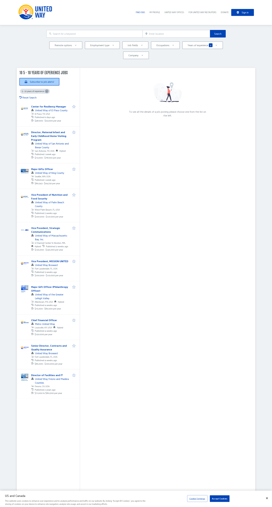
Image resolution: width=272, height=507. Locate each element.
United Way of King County (49, 172)
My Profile (155, 12)
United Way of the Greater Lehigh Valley (49, 296)
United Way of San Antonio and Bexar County (52, 145)
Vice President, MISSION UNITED (49, 261)
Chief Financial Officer (44, 320)
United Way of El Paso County (51, 110)
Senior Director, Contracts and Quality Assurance (49, 347)
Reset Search (29, 97)
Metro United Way (45, 324)
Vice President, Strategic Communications (45, 230)
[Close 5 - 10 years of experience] (47, 91)
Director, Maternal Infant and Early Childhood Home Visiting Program (48, 136)
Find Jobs (140, 12)
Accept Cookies (219, 498)
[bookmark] (74, 107)
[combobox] (94, 34)
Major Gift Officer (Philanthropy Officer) (49, 289)
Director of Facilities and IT (47, 375)
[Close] (267, 498)
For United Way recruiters (202, 12)
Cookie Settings (197, 498)
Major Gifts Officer (42, 169)
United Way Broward (46, 265)
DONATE (225, 12)
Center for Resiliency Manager (48, 106)
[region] (136, 499)
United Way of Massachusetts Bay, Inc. (51, 237)
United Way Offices (174, 12)
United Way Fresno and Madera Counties (52, 381)
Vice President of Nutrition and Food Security (49, 196)
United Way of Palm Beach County (49, 204)
